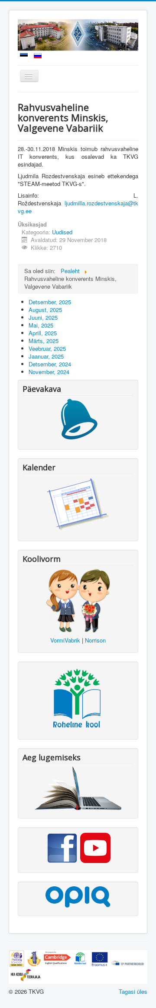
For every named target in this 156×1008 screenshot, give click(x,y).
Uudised (62, 232)
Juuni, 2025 (43, 317)
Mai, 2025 (41, 325)
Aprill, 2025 (43, 333)
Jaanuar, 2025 (46, 356)
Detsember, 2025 (50, 302)
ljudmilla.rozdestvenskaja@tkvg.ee (78, 207)
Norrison (95, 640)
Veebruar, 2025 (47, 348)
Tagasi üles (133, 991)
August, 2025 (45, 310)
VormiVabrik (65, 640)
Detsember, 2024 (50, 364)
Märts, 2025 (43, 341)
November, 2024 (49, 372)
